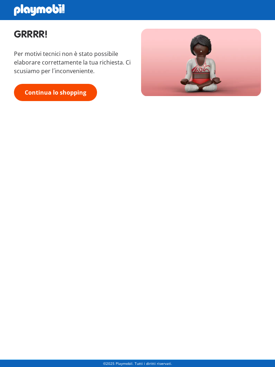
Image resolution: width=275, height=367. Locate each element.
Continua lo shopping (55, 92)
